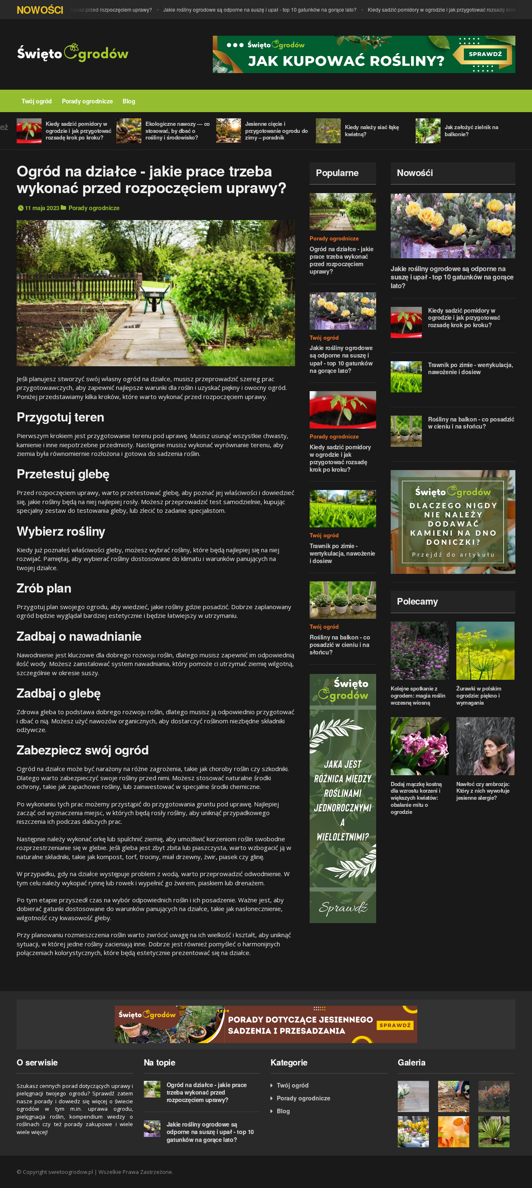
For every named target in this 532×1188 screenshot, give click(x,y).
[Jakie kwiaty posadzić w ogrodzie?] (496, 1096)
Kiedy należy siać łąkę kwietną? (372, 130)
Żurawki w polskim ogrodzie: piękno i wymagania (479, 695)
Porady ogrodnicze (87, 101)
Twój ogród (37, 101)
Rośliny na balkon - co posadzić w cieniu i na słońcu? (340, 644)
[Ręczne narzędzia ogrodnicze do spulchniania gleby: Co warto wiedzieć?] (456, 1096)
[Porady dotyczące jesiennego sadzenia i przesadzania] (266, 1023)
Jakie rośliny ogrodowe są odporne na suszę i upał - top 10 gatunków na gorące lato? (248, 9)
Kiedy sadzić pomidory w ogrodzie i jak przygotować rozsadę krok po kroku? (441, 9)
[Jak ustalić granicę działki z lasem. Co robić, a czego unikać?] (456, 1131)
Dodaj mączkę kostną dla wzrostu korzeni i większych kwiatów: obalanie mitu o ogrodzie (416, 798)
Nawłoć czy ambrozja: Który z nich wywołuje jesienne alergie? (483, 791)
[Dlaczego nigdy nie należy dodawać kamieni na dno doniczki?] (453, 521)
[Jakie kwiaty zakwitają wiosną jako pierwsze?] (416, 1131)
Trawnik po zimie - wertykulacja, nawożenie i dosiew (342, 553)
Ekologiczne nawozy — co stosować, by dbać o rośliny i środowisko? (177, 131)
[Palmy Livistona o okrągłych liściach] (496, 1131)
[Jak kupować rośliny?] (364, 53)
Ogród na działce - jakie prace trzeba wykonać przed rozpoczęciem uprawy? (341, 260)
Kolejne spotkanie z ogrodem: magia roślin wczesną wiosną (418, 695)
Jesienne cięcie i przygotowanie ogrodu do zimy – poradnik (276, 131)
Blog (129, 101)
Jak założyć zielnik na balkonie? (471, 130)
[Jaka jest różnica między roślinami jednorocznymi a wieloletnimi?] (343, 797)
